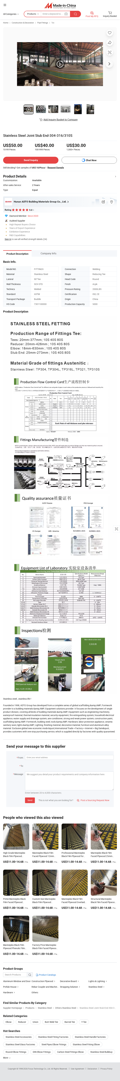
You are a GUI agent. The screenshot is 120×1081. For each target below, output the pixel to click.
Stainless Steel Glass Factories (20, 1044)
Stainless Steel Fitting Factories (53, 1036)
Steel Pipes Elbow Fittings (54, 1044)
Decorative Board (68, 981)
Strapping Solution (69, 986)
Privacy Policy (106, 1068)
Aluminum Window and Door (17, 981)
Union (35, 1021)
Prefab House (9, 986)
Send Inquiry (31, 160)
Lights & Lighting (96, 981)
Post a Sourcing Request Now (93, 800)
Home (5, 22)
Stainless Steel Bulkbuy (101, 1051)
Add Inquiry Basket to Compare (60, 119)
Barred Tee (70, 1021)
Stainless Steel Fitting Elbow (86, 1044)
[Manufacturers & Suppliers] (60, 5)
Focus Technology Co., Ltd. (39, 1068)
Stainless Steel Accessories (19, 1036)
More (6, 1057)
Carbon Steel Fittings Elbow (70, 1051)
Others (35, 992)
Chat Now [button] (91, 160)
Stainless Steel (95, 986)
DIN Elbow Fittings (42, 1051)
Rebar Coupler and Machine (45, 986)
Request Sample (56, 167)
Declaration (92, 1068)
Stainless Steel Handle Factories (90, 1036)
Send (30, 800)
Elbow (9, 1021)
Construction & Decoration (23, 22)
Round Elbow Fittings (16, 1051)
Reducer (22, 1021)
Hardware (8, 992)
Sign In (8, 239)
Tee (52, 22)
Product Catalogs (47, 974)
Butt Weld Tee (51, 1021)
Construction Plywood (42, 981)
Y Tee (83, 1021)
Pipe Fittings (42, 22)
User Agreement (77, 1068)
